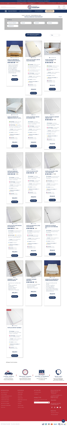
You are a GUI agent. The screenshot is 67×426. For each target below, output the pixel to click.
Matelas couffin (20, 392)
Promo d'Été (50, 11)
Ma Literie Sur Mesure (54, 412)
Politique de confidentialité (5, 405)
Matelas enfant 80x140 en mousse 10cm (32, 117)
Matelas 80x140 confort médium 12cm (52, 117)
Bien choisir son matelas (5, 403)
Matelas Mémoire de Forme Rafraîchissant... (14, 60)
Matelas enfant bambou (14, 327)
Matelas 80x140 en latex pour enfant (33, 226)
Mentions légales (4, 394)
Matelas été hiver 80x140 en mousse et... (15, 226)
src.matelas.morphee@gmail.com (56, 395)
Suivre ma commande (5, 401)
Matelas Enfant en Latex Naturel (50, 60)
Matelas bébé (20, 394)
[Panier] (64, 7)
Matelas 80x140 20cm (32, 171)
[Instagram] (54, 407)
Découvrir (14, 79)
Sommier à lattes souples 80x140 (12, 280)
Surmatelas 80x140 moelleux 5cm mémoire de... (51, 226)
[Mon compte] (59, 7)
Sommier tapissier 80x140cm (31, 280)
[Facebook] (52, 407)
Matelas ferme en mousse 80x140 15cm (13, 172)
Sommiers (19, 403)
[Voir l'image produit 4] (16, 57)
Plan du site (3, 407)
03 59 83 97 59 (53, 393)
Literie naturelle (20, 405)
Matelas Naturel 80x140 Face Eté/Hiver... (33, 60)
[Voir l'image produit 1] (12, 57)
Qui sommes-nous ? (4, 392)
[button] (11, 11)
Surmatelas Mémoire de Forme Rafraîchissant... (51, 280)
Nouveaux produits (37, 392)
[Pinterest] (60, 407)
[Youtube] (57, 407)
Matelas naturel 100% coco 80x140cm (51, 172)
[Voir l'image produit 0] (31, 57)
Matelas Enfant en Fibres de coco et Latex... (15, 117)
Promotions (36, 394)
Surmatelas (20, 401)
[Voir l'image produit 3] (15, 57)
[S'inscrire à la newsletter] (49, 402)
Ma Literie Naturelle (54, 414)
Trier (55, 35)
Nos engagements (39, 11)
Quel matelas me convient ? (26, 11)
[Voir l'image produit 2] (52, 57)
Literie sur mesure (21, 407)
